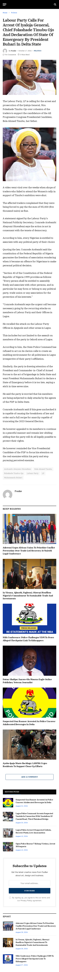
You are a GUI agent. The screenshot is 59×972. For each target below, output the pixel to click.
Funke (13, 51)
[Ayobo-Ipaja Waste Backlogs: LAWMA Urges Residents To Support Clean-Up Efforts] (29, 745)
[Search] (54, 4)
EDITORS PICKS (12, 792)
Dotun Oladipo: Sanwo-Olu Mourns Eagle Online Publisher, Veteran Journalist (27, 681)
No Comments (10, 55)
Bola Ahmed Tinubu (43, 469)
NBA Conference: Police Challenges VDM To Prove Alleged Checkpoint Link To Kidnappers (28, 639)
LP (43, 473)
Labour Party (33, 473)
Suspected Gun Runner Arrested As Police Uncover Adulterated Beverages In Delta (29, 723)
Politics (37, 51)
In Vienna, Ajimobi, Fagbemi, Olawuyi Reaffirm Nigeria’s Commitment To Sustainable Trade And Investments (28, 595)
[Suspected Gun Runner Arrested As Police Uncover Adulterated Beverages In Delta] (29, 703)
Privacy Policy (26, 901)
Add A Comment (29, 777)
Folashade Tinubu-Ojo (13, 473)
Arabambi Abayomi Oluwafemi (17, 469)
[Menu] (4, 4)
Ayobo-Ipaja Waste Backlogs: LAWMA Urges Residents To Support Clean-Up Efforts (25, 765)
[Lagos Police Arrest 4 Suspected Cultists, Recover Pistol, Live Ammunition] (8, 833)
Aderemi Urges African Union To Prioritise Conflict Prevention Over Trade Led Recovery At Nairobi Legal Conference (29, 550)
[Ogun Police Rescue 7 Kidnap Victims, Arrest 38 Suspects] (8, 846)
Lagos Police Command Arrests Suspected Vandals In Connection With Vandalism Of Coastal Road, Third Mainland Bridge (34, 816)
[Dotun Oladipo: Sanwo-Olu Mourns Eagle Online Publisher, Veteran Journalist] (29, 661)
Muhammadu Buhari (13, 477)
